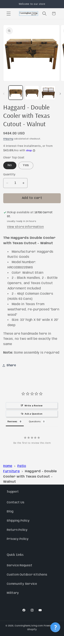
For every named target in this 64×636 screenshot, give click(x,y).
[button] (8, 13)
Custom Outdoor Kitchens (27, 574)
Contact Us (15, 502)
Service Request (19, 565)
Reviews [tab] (12, 421)
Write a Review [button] (34, 405)
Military (13, 593)
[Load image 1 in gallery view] (16, 93)
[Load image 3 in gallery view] (48, 93)
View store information (25, 226)
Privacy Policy (18, 539)
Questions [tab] (35, 421)
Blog (10, 511)
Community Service (22, 583)
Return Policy (17, 530)
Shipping (8, 139)
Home (7, 466)
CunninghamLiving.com (29, 626)
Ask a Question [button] (33, 413)
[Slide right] (60, 93)
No (10, 165)
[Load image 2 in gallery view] (32, 93)
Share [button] (11, 365)
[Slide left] (4, 93)
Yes (26, 165)
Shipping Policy (18, 520)
